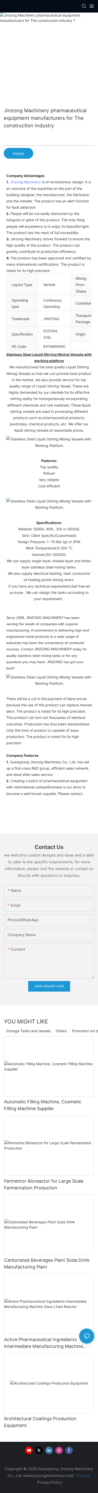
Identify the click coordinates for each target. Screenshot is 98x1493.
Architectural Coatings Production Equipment (40, 1422)
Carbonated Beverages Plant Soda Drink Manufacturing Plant (47, 1263)
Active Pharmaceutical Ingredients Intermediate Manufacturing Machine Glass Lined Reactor (43, 1343)
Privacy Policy (49, 1482)
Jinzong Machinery (25, 182)
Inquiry (18, 153)
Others (61, 1031)
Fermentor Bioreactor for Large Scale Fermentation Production (43, 1184)
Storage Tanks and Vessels (28, 1031)
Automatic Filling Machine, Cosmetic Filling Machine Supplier (42, 1105)
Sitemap (83, 1475)
